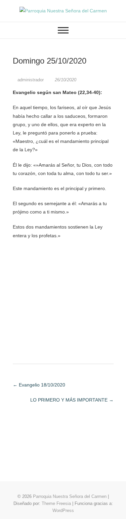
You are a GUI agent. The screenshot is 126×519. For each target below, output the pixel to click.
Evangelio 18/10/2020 (39, 384)
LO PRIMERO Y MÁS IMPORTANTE (72, 400)
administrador (30, 79)
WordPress (63, 510)
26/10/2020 (64, 79)
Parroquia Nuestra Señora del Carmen (70, 496)
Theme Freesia (56, 503)
